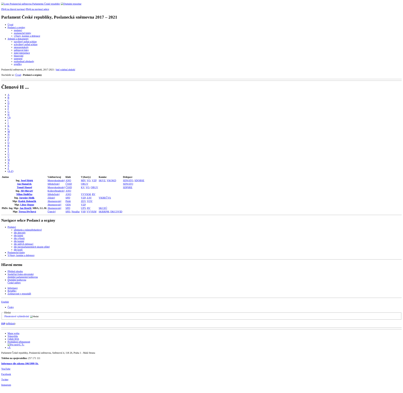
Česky (11, 307)
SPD (67, 197)
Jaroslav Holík (26, 197)
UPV (83, 208)
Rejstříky (12, 291)
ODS (68, 204)
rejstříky (18, 64)
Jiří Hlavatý (26, 191)
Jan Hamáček (24, 184)
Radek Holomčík (27, 201)
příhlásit (10, 323)
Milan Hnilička (24, 194)
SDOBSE (139, 180)
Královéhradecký (56, 191)
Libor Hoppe (27, 204)
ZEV (83, 201)
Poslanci (12, 227)
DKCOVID (116, 211)
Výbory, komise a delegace (21, 255)
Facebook (6, 374)
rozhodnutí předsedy (24, 61)
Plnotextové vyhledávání (16, 316)
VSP (83, 211)
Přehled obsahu (15, 271)
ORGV (84, 184)
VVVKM (86, 194)
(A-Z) (10, 171)
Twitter (4, 379)
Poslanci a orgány (16, 27)
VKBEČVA (105, 197)
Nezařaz (75, 211)
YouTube (5, 369)
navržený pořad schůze (25, 41)
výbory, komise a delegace (27, 36)
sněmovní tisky (21, 50)
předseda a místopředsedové (28, 230)
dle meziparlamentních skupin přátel (32, 246)
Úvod (10, 24)
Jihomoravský (54, 201)
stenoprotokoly (21, 47)
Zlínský (51, 197)
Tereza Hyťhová (27, 211)
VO (89, 180)
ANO (68, 180)
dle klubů (18, 235)
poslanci (18, 30)
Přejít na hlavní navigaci (13, 9)
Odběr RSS (13, 339)
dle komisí (19, 241)
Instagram (6, 385)
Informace (13, 288)
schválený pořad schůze (25, 44)
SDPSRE (127, 187)
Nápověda (13, 336)
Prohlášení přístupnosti (19, 341)
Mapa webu (13, 333)
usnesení (18, 58)
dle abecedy (20, 232)
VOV (90, 201)
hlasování (18, 55)
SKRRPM (104, 211)
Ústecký (52, 211)
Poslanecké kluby (16, 252)
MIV (83, 180)
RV (93, 194)
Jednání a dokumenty (18, 38)
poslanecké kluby (22, 33)
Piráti (68, 201)
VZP (94, 180)
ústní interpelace (22, 53)
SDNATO (128, 180)
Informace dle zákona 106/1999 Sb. (20, 363)
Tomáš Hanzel (24, 187)
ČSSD (68, 184)
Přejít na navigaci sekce (37, 9)
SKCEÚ (103, 208)
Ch (9, 117)
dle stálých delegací (23, 244)
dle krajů (18, 249)
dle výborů (19, 238)
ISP (3, 323)
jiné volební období (65, 69)
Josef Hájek (27, 180)
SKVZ (102, 180)
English (5, 302)
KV (82, 187)
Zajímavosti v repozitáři (19, 293)
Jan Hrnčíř (25, 208)
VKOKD (111, 180)
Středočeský (54, 184)
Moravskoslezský (56, 180)
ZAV (89, 197)
